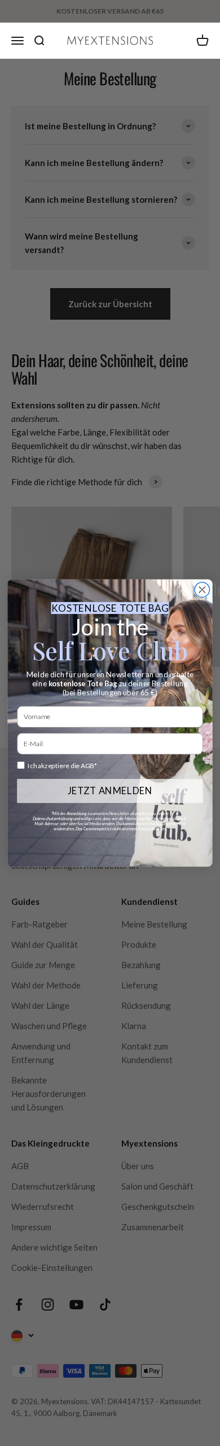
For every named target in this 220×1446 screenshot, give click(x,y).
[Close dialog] (202, 589)
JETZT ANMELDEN (110, 790)
